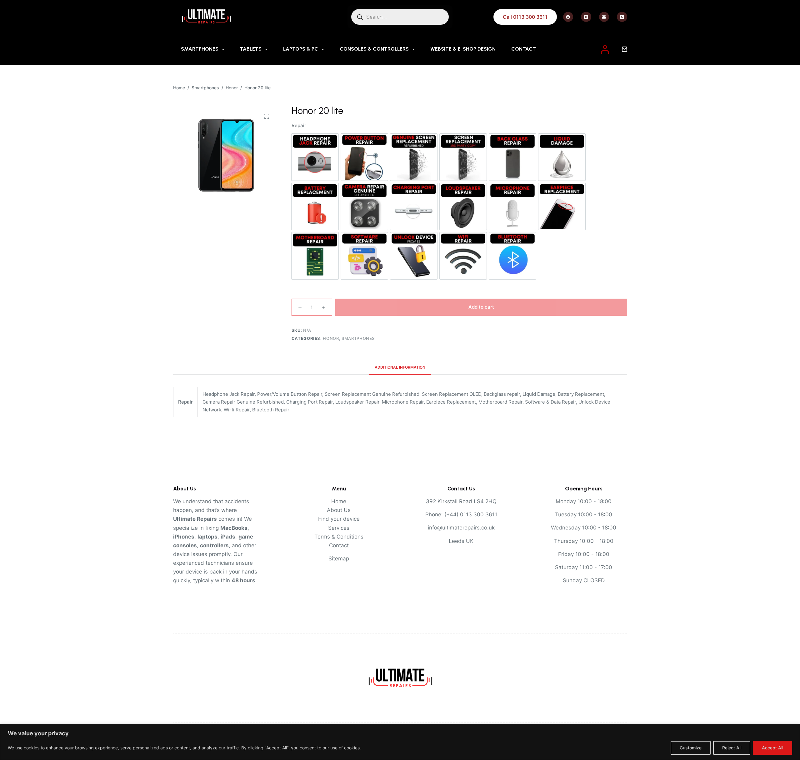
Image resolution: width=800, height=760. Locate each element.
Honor (331, 338)
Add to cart (481, 307)
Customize (691, 747)
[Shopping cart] (624, 49)
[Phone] (622, 17)
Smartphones (199, 49)
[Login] (605, 49)
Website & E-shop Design (463, 49)
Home (338, 501)
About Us (339, 510)
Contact (523, 49)
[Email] (604, 17)
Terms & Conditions (338, 537)
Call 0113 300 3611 (525, 17)
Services (338, 528)
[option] (315, 157)
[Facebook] (568, 17)
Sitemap (338, 558)
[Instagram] (586, 17)
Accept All (772, 747)
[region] (400, 742)
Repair (299, 125)
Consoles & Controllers (374, 49)
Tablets (251, 49)
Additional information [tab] (400, 367)
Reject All (731, 747)
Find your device (339, 519)
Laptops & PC (300, 49)
